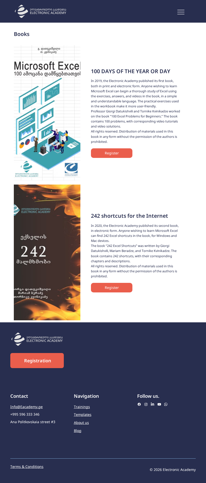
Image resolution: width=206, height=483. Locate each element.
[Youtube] (159, 404)
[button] (111, 153)
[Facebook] (139, 404)
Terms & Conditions (26, 466)
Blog (77, 430)
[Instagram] (146, 404)
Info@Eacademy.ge (26, 406)
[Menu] (181, 12)
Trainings (82, 406)
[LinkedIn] (152, 404)
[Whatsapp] (166, 404)
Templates (82, 414)
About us (81, 422)
